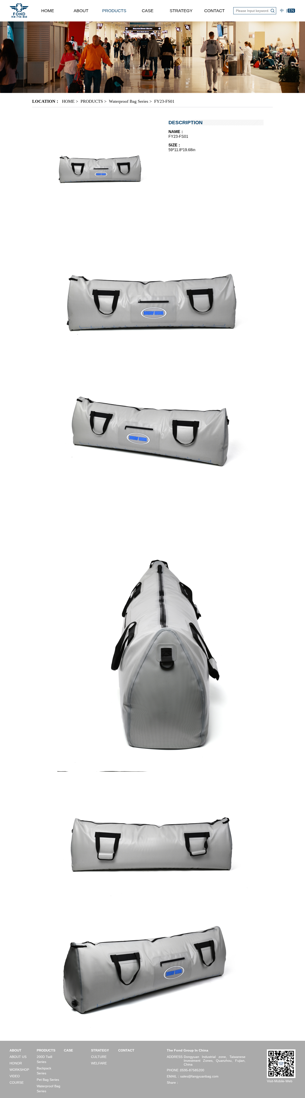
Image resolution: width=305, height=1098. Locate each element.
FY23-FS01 (164, 101)
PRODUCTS (114, 10)
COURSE (17, 1082)
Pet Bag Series (48, 1080)
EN (291, 11)
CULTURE (99, 1057)
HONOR (16, 1063)
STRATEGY (181, 10)
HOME (47, 10)
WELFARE (99, 1063)
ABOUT (81, 10)
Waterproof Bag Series (128, 101)
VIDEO (15, 1076)
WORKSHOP (19, 1070)
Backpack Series (44, 1070)
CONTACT (214, 10)
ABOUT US (18, 1057)
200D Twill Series (44, 1059)
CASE (147, 10)
